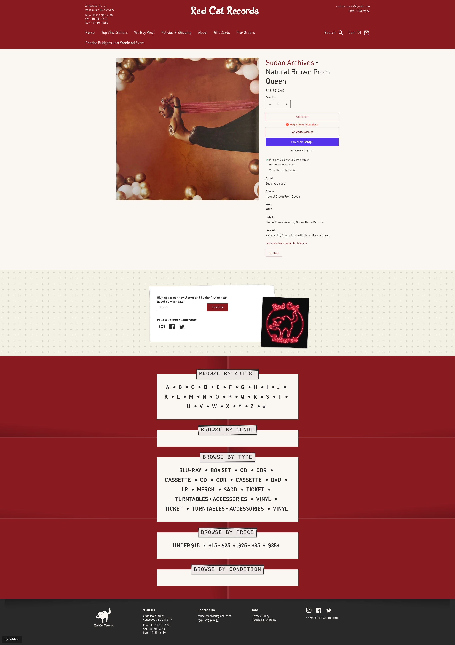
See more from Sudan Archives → (286, 243)
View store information (283, 170)
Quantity (270, 97)
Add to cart (302, 116)
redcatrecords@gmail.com (353, 6)
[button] (336, 33)
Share (276, 253)
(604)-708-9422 (359, 10)
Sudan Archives (290, 62)
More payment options (302, 150)
